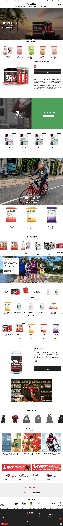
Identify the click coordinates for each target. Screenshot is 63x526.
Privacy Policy (50, 516)
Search (40, 513)
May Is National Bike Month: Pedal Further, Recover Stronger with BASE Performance (52, 454)
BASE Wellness (20, 6)
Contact (49, 513)
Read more (7, 271)
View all (31, 430)
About (16, 6)
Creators (22, 0)
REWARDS (40, 6)
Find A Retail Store (12, 0)
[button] (19, 57)
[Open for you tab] (60, 519)
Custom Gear (3, 0)
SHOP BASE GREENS (31, 202)
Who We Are (7, 0)
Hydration (25, 6)
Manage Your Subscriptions (27, 0)
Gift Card (40, 515)
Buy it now (47, 72)
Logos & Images (41, 517)
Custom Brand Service (33, 522)
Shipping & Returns (50, 514)
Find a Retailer (41, 516)
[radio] (35, 66)
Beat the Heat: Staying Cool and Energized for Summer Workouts (31, 454)
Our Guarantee (50, 515)
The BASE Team (45, 6)
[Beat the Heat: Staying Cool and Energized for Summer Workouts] (31, 442)
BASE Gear (35, 6)
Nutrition (30, 6)
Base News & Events (17, 0)
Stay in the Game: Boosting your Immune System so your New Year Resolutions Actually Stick (11, 454)
